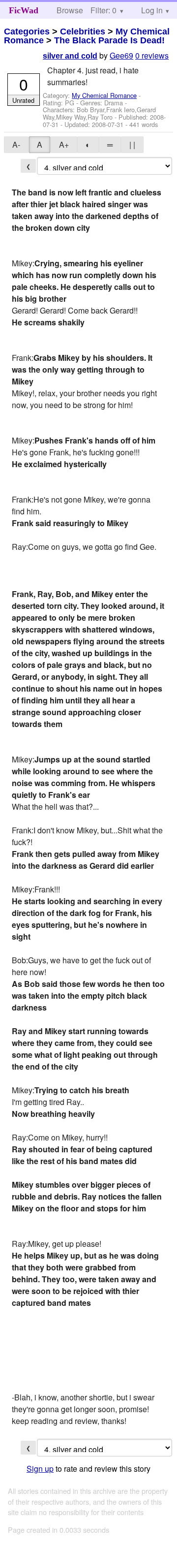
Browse (70, 10)
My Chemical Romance (104, 95)
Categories (27, 31)
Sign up (40, 1468)
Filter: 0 (103, 10)
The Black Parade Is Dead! (109, 40)
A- (16, 144)
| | (132, 144)
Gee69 (121, 55)
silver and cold (70, 56)
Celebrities (82, 31)
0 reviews (152, 55)
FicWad (23, 10)
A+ (64, 144)
